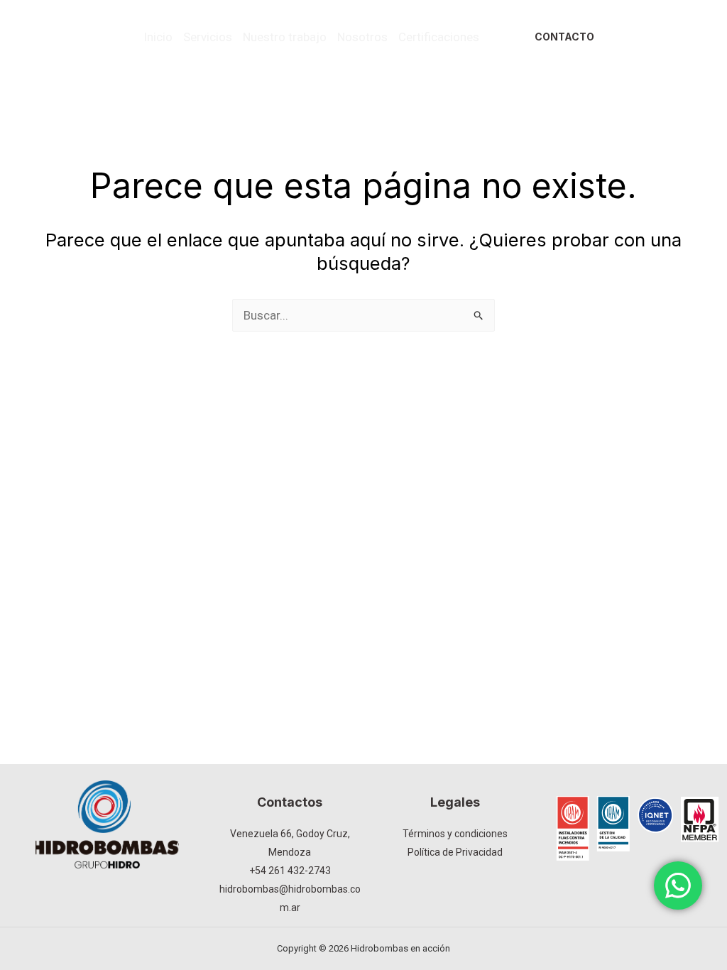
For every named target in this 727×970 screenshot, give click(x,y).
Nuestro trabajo (285, 37)
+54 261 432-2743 (290, 870)
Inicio (158, 37)
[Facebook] (654, 26)
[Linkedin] (658, 48)
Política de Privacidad (455, 852)
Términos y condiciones (455, 833)
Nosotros (362, 37)
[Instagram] (678, 26)
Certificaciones (438, 37)
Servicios (207, 37)
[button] (564, 37)
